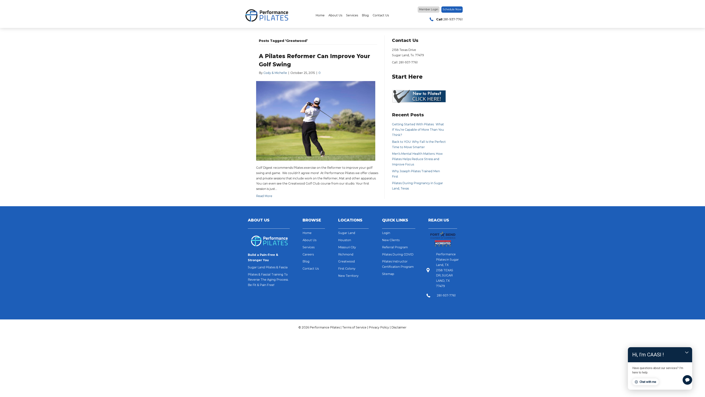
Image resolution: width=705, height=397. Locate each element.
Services (352, 15)
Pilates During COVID (397, 254)
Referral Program (395, 247)
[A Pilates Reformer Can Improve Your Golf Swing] (315, 120)
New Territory (348, 276)
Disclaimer (398, 327)
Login (386, 233)
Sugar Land (346, 233)
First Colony (346, 268)
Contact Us (381, 15)
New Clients (391, 240)
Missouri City (347, 247)
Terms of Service (354, 327)
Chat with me (648, 381)
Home (320, 15)
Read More (264, 196)
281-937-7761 (446, 295)
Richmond (345, 254)
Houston (344, 240)
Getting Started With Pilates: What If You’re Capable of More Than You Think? (418, 130)
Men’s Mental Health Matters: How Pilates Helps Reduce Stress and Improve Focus (417, 159)
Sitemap (388, 274)
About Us (335, 15)
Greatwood (346, 261)
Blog (365, 15)
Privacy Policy (379, 327)
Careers (308, 254)
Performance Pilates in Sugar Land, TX (447, 260)
